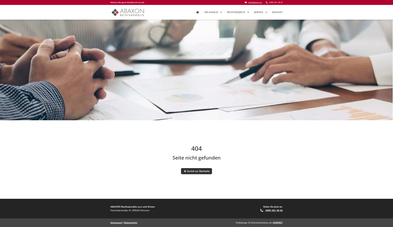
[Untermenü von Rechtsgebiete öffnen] (248, 12)
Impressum (116, 222)
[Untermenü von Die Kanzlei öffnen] (221, 12)
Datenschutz (130, 222)
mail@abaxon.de (255, 2)
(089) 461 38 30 (274, 210)
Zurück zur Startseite (198, 171)
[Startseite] (128, 12)
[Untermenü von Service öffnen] (266, 12)
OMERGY (278, 222)
